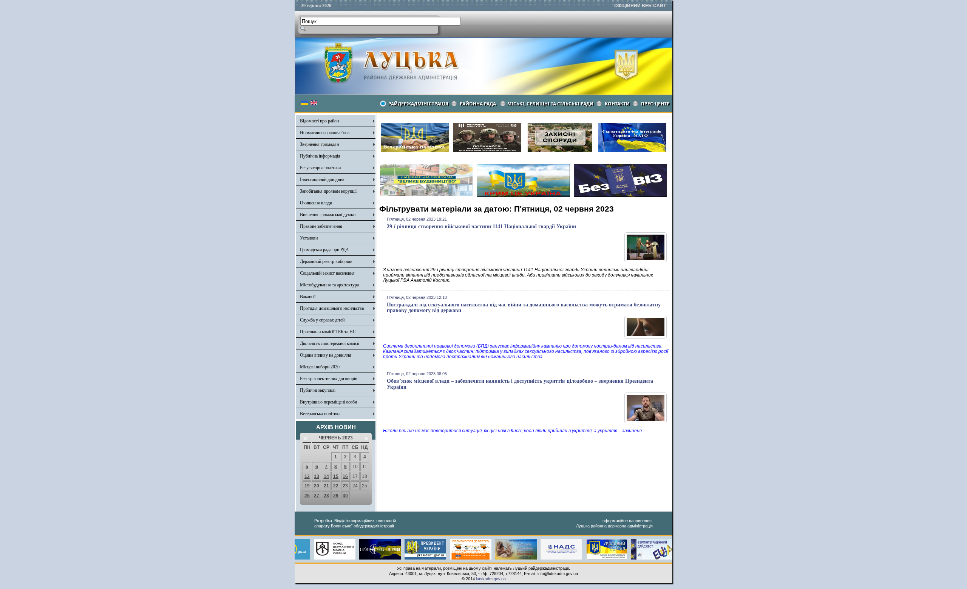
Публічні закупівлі (317, 390)
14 (326, 476)
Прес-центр (655, 103)
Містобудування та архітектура (329, 285)
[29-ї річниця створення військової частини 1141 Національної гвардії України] (645, 260)
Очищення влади (316, 203)
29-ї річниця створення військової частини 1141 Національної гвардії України (481, 226)
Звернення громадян (319, 144)
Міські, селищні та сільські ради (550, 103)
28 (326, 495)
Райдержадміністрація (418, 103)
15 (335, 476)
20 (316, 486)
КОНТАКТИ (617, 103)
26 (307, 495)
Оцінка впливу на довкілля (325, 355)
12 (307, 476)
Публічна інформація (320, 156)
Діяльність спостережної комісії (329, 343)
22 (335, 486)
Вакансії (307, 296)
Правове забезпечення (321, 226)
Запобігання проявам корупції (328, 191)
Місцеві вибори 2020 (320, 366)
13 (316, 476)
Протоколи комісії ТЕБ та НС (328, 331)
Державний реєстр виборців (326, 261)
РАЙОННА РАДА (478, 103)
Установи (309, 238)
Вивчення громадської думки (327, 214)
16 (345, 476)
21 (326, 486)
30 (345, 495)
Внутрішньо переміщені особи (328, 402)
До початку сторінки (939, 578)
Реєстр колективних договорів (328, 378)
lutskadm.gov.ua (491, 579)
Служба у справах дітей (322, 320)
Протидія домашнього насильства (332, 308)
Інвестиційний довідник (322, 179)
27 (316, 495)
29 (335, 495)
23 (345, 486)
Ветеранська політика (320, 413)
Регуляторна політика (320, 167)
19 (307, 486)
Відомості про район (319, 121)
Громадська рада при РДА (324, 249)
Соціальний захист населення (327, 273)
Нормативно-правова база (324, 132)
